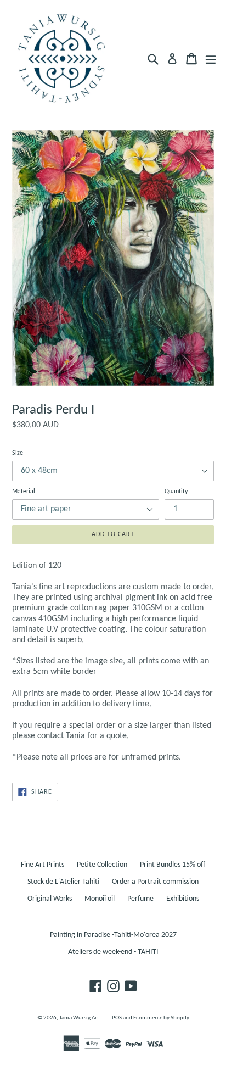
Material (23, 491)
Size (17, 453)
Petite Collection (102, 865)
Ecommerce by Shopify (161, 1018)
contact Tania (61, 736)
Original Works (49, 899)
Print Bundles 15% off (172, 865)
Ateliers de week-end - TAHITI (113, 952)
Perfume (140, 899)
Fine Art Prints (42, 865)
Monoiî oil (99, 899)
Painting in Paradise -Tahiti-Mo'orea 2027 (113, 935)
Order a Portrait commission (155, 882)
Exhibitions (182, 899)
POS (117, 1018)
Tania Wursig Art (79, 1018)
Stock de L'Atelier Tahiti (63, 882)
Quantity (176, 491)
